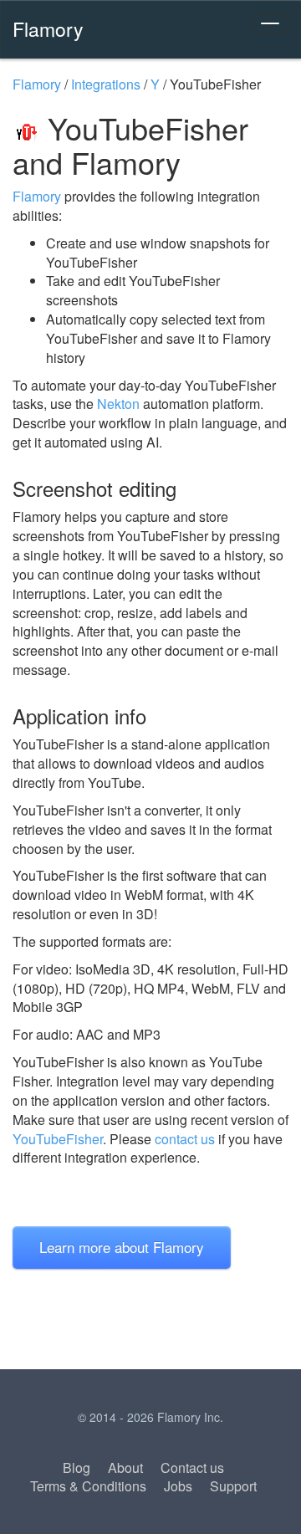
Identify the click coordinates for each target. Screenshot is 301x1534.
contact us (185, 1138)
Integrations (105, 84)
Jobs (178, 1486)
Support (233, 1486)
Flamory (48, 28)
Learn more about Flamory (121, 1246)
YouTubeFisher (58, 1138)
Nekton (118, 403)
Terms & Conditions (88, 1486)
